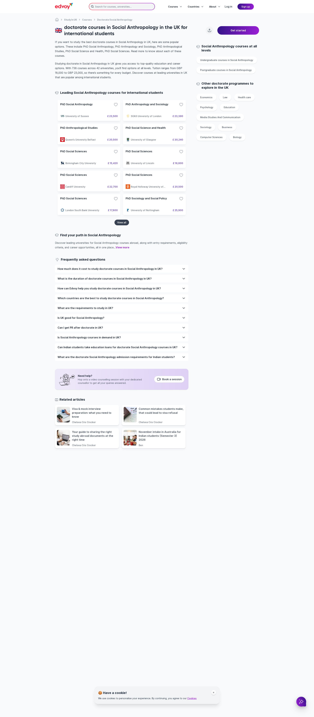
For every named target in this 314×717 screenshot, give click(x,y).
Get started (238, 30)
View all (121, 222)
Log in (228, 6)
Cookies (192, 698)
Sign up (245, 6)
